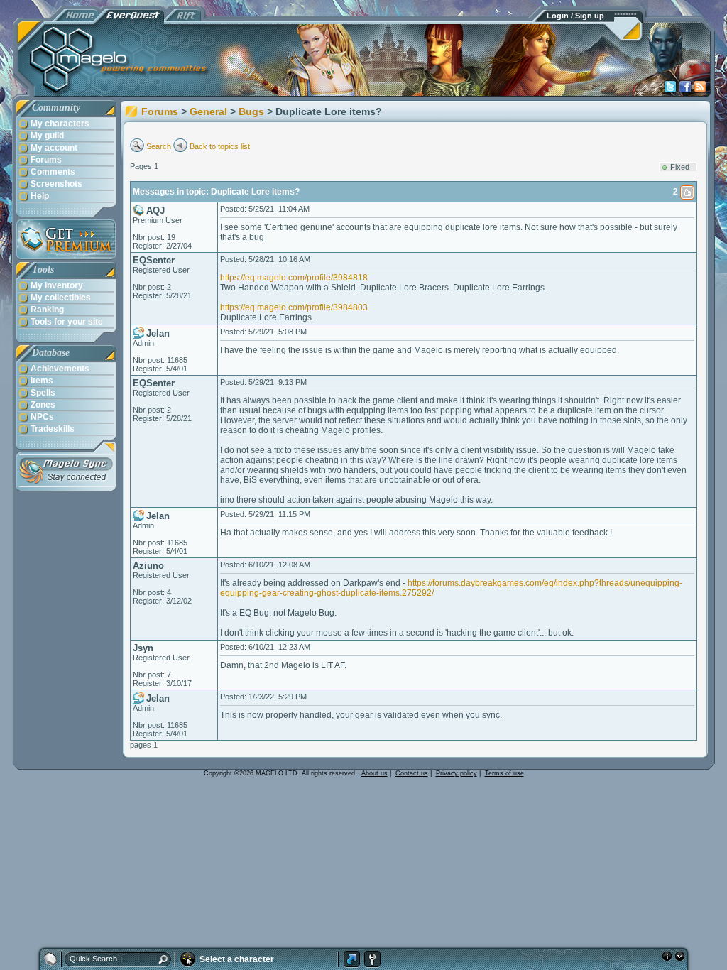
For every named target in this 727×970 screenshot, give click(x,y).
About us (374, 773)
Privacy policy (456, 773)
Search (158, 146)
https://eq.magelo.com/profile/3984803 (294, 307)
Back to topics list (220, 146)
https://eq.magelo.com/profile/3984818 (294, 278)
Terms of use (504, 773)
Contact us (411, 773)
